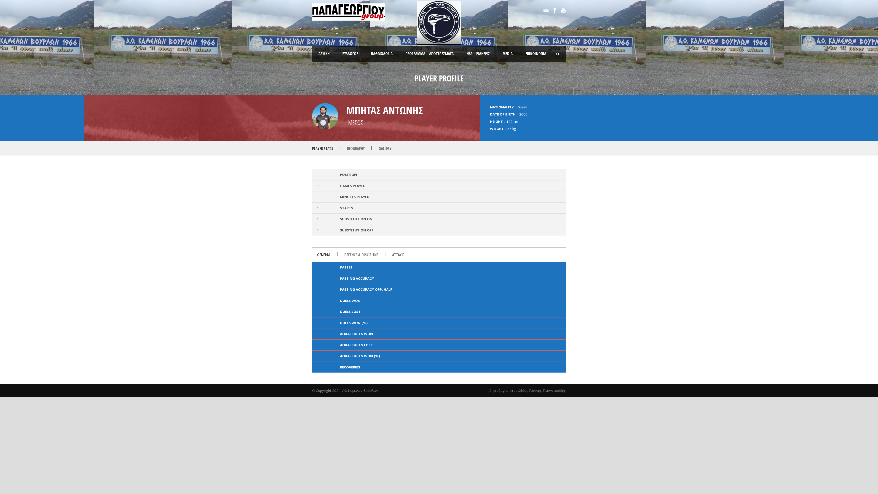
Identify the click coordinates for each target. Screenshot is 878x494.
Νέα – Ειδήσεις (478, 53)
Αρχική (324, 53)
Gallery (385, 148)
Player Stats (322, 148)
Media (508, 53)
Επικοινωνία (535, 53)
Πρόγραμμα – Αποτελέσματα (429, 53)
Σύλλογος (350, 53)
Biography (356, 148)
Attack (398, 255)
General (323, 255)
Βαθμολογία (382, 53)
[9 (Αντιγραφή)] (325, 116)
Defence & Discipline (361, 255)
